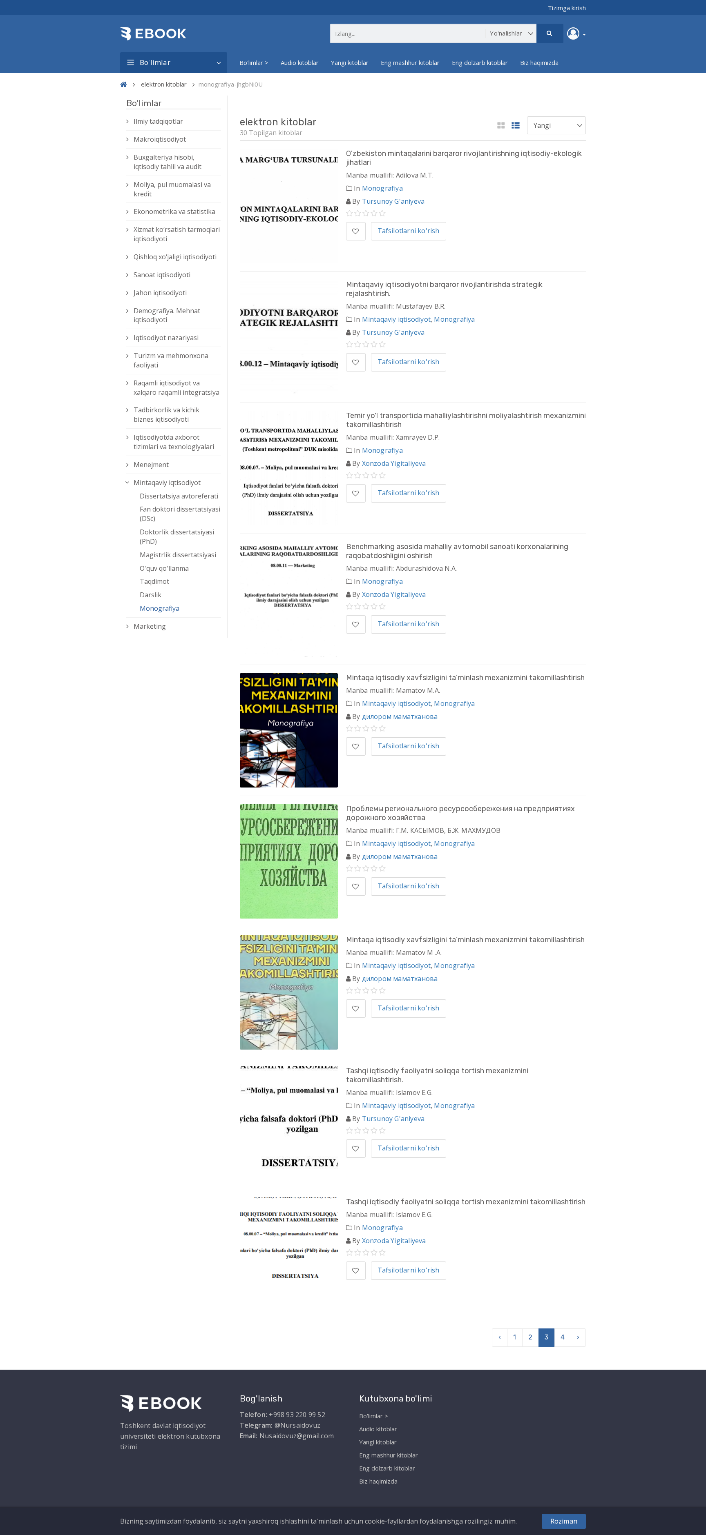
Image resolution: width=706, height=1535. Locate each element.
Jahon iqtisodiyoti (160, 292)
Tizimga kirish (567, 8)
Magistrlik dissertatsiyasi (178, 554)
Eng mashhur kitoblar (410, 62)
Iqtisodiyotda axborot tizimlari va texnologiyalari (174, 442)
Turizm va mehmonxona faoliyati (171, 360)
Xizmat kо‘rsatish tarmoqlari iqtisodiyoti (177, 234)
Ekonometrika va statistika (174, 211)
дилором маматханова (400, 716)
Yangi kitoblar (350, 62)
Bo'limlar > (253, 62)
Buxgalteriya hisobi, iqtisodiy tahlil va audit (167, 162)
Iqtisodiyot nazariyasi (166, 337)
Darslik (150, 594)
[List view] (515, 126)
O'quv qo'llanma (164, 568)
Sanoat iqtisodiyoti (162, 274)
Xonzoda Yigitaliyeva (394, 463)
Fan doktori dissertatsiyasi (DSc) (180, 514)
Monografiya (159, 608)
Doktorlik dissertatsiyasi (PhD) (177, 536)
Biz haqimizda (539, 62)
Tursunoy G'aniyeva (393, 201)
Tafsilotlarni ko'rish (409, 230)
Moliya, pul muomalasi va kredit (172, 189)
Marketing (150, 626)
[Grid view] (501, 126)
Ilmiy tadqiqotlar (158, 121)
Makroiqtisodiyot (160, 139)
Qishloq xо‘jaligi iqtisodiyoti (175, 256)
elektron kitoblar (164, 84)
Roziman (563, 1521)
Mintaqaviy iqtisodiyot (167, 482)
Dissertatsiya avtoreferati (179, 496)
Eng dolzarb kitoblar (480, 62)
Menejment (151, 464)
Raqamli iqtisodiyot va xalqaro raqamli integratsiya (176, 387)
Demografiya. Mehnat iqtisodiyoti (167, 315)
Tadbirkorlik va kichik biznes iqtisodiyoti (166, 414)
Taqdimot (154, 581)
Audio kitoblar (300, 62)
